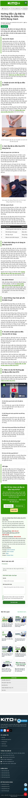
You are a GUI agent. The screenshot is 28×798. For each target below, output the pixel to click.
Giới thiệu (3, 737)
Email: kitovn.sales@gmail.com (8, 761)
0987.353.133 (15, 531)
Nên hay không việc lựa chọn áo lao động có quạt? (7, 655)
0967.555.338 (5, 534)
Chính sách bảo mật (5, 770)
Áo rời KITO (5, 685)
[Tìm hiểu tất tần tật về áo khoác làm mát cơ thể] (20, 634)
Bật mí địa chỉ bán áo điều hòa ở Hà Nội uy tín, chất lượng (20, 670)
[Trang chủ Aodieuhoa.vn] (9, 720)
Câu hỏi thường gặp (5, 790)
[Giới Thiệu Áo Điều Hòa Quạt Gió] (7, 634)
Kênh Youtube (10, 551)
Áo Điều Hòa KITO (6, 680)
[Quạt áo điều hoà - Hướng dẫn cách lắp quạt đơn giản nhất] (7, 664)
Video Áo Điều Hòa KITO (8, 380)
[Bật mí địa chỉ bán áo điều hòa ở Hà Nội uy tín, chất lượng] (20, 664)
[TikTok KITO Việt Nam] (11, 730)
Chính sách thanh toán (5, 777)
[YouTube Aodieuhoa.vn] (8, 730)
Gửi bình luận (14, 602)
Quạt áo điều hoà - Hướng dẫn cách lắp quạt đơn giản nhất (6, 670)
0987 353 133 (15, 501)
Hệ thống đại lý (4, 741)
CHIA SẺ (5, 26)
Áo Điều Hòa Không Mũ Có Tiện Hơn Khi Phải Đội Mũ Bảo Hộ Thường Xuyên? (7, 625)
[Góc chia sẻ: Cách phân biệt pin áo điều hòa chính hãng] (20, 619)
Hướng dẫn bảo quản (5, 788)
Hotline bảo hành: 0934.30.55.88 (8, 757)
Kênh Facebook (11, 549)
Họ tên (4, 578)
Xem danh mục (19, 506)
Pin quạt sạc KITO (6, 682)
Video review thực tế (7, 687)
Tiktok (7, 553)
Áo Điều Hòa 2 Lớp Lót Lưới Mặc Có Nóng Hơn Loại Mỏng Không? (20, 655)
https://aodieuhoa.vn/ (12, 499)
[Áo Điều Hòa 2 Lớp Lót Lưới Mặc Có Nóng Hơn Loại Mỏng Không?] (20, 649)
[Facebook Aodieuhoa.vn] (2, 730)
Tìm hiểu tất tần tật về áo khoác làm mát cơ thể (20, 640)
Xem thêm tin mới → (22, 611)
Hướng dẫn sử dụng (5, 784)
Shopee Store (10, 555)
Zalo (5, 730)
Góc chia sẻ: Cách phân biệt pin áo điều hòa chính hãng (20, 625)
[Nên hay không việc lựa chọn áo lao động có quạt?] (7, 649)
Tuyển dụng (3, 743)
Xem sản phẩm (8, 506)
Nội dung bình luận (7, 584)
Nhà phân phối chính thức (6, 739)
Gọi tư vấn (14, 510)
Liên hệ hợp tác (4, 745)
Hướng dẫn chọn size (5, 786)
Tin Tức (4, 690)
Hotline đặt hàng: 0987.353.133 (8, 755)
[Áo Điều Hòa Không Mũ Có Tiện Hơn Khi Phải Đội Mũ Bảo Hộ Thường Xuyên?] (7, 619)
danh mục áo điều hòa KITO (17, 75)
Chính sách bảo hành (5, 772)
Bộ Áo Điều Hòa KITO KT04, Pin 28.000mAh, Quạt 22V (13, 285)
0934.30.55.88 (17, 536)
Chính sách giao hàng (5, 775)
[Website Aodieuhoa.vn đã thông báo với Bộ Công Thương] (22, 721)
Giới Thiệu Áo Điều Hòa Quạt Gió (7, 639)
